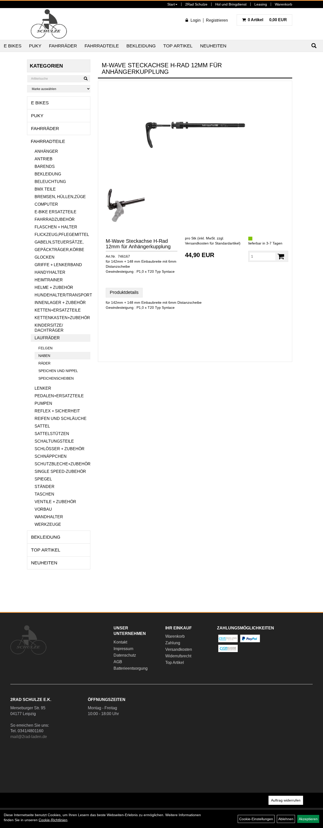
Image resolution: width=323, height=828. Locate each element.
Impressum (123, 649)
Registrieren (217, 20)
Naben (44, 356)
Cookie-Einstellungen (256, 819)
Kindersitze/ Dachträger (49, 327)
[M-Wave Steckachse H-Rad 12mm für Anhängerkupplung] (195, 134)
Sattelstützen (52, 434)
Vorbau (43, 509)
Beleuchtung (50, 181)
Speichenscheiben (56, 378)
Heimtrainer (49, 280)
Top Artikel (178, 45)
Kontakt (120, 642)
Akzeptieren (308, 819)
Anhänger (46, 151)
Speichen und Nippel (58, 371)
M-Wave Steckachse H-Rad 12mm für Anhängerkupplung (138, 243)
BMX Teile (45, 189)
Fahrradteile (102, 45)
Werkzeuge (48, 524)
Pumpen (43, 403)
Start (171, 4)
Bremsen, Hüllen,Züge (60, 197)
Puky (35, 45)
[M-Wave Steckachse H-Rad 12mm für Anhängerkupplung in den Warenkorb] (281, 256)
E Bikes (12, 45)
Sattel (42, 426)
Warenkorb (283, 4)
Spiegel (43, 479)
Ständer (45, 486)
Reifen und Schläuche (61, 418)
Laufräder (47, 338)
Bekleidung (141, 45)
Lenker (43, 388)
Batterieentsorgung (131, 668)
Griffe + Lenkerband (58, 265)
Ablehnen (285, 819)
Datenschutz (125, 655)
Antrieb (43, 159)
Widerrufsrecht (178, 656)
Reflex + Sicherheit (57, 411)
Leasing (260, 4)
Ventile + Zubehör (55, 502)
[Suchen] (85, 78)
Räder (44, 363)
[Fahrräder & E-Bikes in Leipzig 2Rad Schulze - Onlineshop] (49, 24)
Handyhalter (50, 272)
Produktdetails (124, 292)
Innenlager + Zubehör (60, 302)
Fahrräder (63, 45)
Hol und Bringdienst (231, 4)
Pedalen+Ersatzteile (59, 396)
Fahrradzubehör (55, 219)
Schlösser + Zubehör (60, 449)
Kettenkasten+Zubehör (62, 318)
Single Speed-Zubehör (60, 471)
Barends (45, 166)
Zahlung (172, 643)
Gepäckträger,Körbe (59, 250)
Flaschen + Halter (56, 227)
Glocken (45, 257)
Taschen (44, 494)
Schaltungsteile (54, 441)
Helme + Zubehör (54, 287)
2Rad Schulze (196, 4)
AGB (118, 662)
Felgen (45, 348)
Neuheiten (213, 45)
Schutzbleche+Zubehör (63, 464)
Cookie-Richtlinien (53, 820)
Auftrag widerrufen (286, 800)
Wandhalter (49, 517)
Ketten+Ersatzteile (58, 310)
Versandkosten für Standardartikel (212, 243)
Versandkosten (178, 649)
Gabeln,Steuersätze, (59, 242)
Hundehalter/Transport (63, 295)
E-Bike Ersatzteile (55, 212)
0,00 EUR (267, 20)
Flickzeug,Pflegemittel (62, 234)
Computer (46, 204)
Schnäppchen (51, 456)
